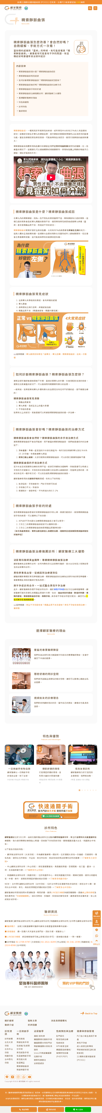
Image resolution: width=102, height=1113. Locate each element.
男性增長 (21, 1038)
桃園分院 (9, 1055)
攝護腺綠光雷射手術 (43, 1039)
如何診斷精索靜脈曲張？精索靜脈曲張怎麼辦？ (40, 80)
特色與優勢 (24, 102)
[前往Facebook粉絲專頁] (12, 1077)
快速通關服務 (23, 895)
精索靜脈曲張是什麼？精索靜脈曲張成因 (37, 71)
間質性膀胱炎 (40, 1059)
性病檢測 (60, 1042)
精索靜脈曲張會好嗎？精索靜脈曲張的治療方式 (40, 84)
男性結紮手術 (23, 1052)
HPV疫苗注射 (62, 1046)
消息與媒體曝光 (59, 1020)
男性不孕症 (82, 1042)
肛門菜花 (60, 1035)
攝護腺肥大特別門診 (43, 1042)
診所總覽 (9, 1038)
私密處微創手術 (24, 1055)
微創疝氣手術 (23, 1042)
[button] (79, 790)
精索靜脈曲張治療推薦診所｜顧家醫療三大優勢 (40, 93)
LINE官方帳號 (57, 892)
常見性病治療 (62, 1039)
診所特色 (23, 106)
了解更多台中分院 (62, 887)
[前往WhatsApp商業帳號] (24, 1077)
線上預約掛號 (88, 892)
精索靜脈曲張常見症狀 (29, 75)
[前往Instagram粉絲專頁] (18, 1077)
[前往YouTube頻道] (29, 1077)
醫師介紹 (9, 1024)
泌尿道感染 (39, 1063)
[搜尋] (90, 8)
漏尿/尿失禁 (39, 1035)
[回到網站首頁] (13, 8)
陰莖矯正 (21, 1062)
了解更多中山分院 (34, 869)
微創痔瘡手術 (23, 1069)
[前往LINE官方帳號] (7, 1077)
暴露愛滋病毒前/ (63, 1049)
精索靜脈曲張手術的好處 (30, 89)
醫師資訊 (23, 110)
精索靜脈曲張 (20, 130)
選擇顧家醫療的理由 (28, 97)
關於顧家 (9, 1020)
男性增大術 (22, 1059)
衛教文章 (32, 1020)
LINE (64, 2)
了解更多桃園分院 (58, 878)
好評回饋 (32, 1024)
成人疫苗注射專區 (85, 1046)
